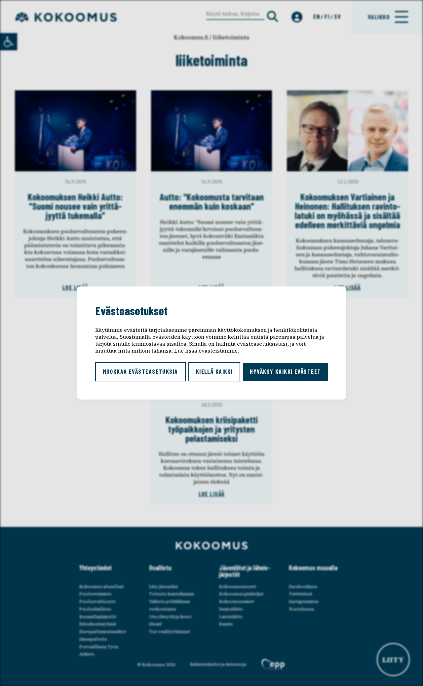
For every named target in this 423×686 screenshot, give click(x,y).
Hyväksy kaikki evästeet (285, 371)
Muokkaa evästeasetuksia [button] (140, 371)
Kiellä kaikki (214, 371)
